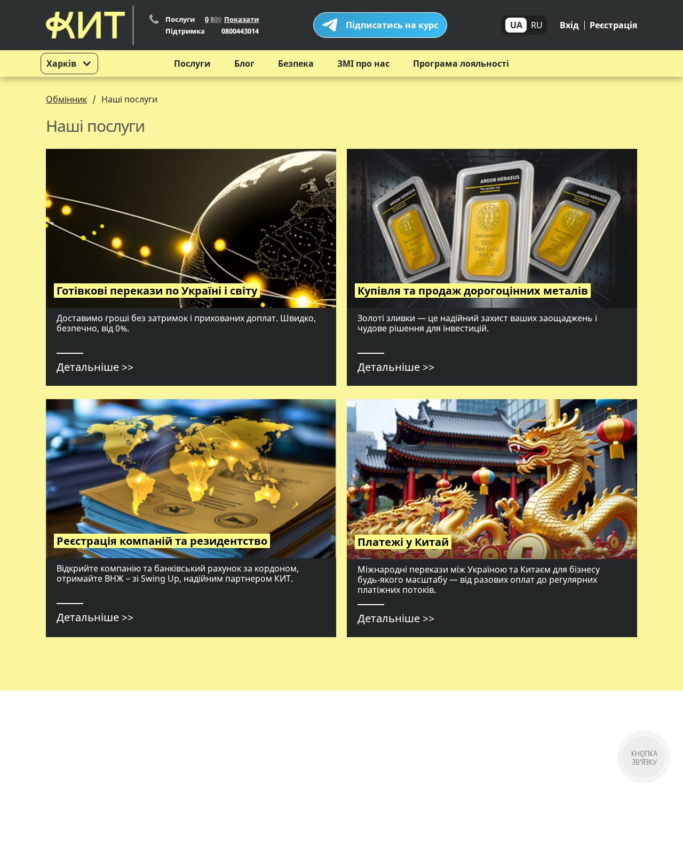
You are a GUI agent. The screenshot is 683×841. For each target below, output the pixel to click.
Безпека (296, 63)
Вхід (569, 25)
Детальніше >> (95, 367)
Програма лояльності (461, 63)
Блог (244, 63)
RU (537, 25)
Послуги (192, 63)
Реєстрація (613, 25)
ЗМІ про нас (363, 63)
